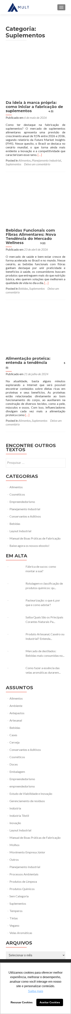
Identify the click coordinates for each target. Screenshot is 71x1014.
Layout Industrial (20, 531)
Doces (13, 764)
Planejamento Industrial (46, 160)
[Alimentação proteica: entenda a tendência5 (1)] (35, 328)
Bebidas (23, 288)
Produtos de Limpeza (23, 881)
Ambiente (15, 705)
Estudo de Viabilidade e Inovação (30, 793)
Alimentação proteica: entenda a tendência (35, 362)
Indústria (15, 808)
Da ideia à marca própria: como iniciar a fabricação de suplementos (34, 106)
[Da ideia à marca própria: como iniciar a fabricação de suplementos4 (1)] (35, 73)
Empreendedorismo (22, 501)
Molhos (14, 845)
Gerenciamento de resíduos (27, 801)
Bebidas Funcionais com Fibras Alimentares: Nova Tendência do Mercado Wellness (31, 236)
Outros (14, 859)
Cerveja (14, 742)
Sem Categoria (19, 896)
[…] (40, 154)
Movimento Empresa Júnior (27, 852)
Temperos (16, 911)
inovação (15, 823)
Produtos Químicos (22, 889)
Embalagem (17, 771)
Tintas (13, 918)
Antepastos (16, 713)
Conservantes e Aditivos (25, 516)
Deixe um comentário (37, 164)
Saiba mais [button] (35, 991)
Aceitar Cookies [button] (50, 1002)
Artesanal (15, 720)
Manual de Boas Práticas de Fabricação (35, 538)
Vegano (14, 925)
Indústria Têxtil (19, 815)
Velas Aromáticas (20, 933)
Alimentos (24, 160)
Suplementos (13, 164)
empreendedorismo (22, 786)
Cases (13, 735)
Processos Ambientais (23, 874)
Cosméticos (17, 494)
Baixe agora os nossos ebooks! (29, 545)
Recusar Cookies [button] (22, 1002)
